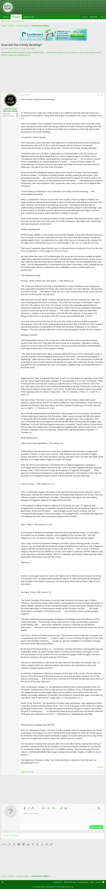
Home (6, 16)
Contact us (58, 882)
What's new (29, 16)
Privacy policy (83, 882)
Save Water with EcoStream (13, 52)
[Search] (102, 16)
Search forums (17, 21)
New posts (5, 21)
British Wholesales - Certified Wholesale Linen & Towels (52, 52)
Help (92, 882)
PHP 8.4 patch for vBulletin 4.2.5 (15, 55)
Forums (16, 16)
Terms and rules (70, 882)
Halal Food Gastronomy (89, 52)
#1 (102, 95)
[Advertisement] (53, 74)
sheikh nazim (8, 48)
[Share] (98, 95)
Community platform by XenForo (53, 887)
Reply (101, 767)
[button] (36, 16)
